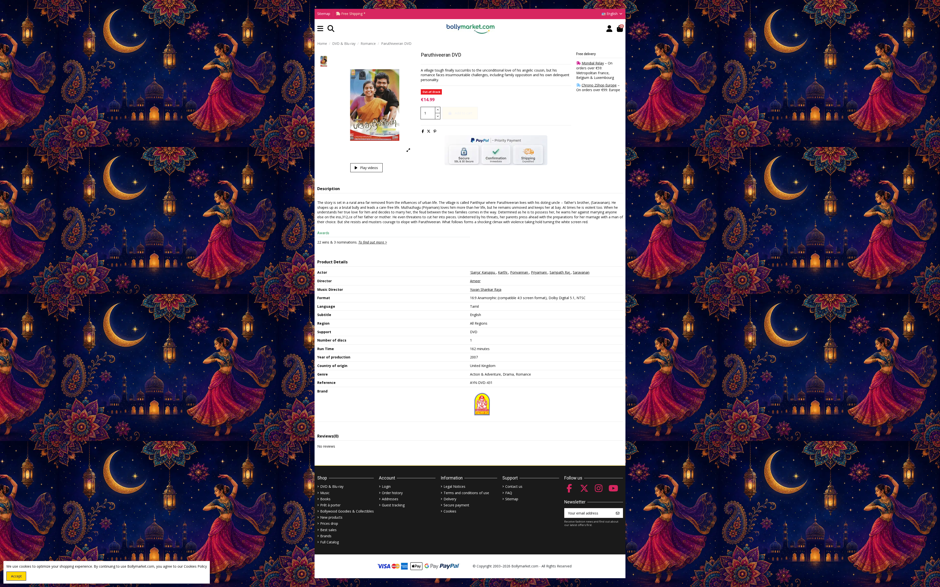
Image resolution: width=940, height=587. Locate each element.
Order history (392, 492)
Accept (16, 576)
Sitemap (323, 13)
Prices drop (329, 523)
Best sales (328, 529)
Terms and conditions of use (466, 492)
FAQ (508, 492)
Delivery (450, 499)
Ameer (475, 281)
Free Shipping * (352, 13)
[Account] (609, 29)
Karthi (503, 272)
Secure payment (456, 505)
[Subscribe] (617, 513)
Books (325, 499)
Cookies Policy (195, 566)
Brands (325, 536)
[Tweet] (428, 131)
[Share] (423, 131)
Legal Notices (454, 486)
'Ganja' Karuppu (483, 272)
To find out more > (372, 242)
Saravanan (581, 272)
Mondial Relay (593, 63)
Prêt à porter (330, 505)
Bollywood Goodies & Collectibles (347, 511)
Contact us (513, 486)
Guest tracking (393, 505)
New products (331, 517)
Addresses (390, 499)
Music (324, 492)
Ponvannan (519, 272)
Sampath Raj (560, 272)
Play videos (368, 167)
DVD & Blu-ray (331, 486)
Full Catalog (329, 542)
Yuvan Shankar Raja (485, 289)
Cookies (450, 511)
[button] (320, 29)
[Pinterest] (435, 131)
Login (386, 486)
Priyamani (539, 272)
